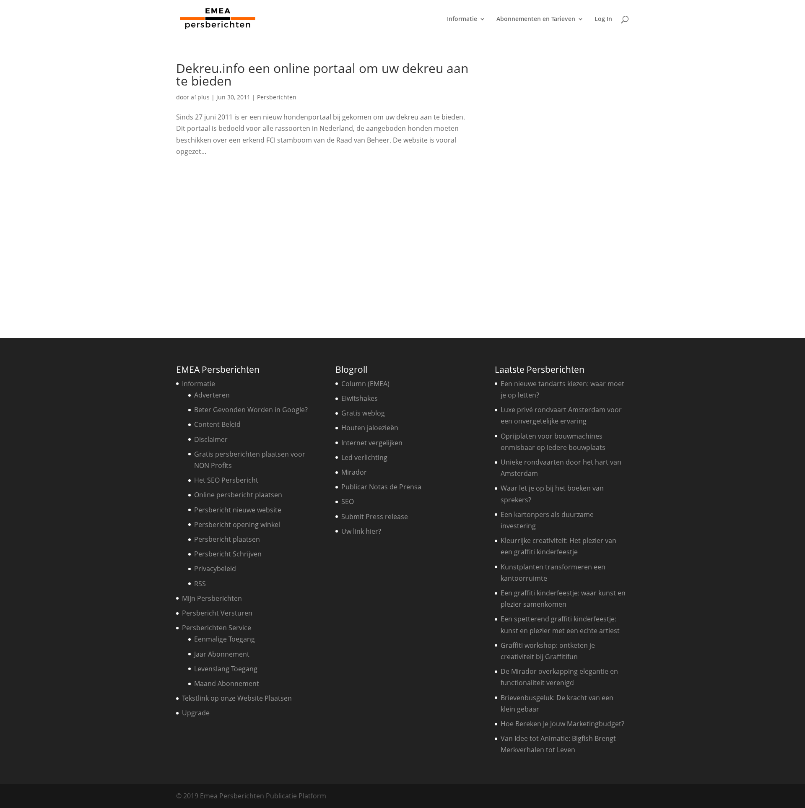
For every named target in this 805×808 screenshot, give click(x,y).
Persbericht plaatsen (227, 539)
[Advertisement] (564, 188)
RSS (200, 583)
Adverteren (212, 395)
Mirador (354, 472)
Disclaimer (211, 439)
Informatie (462, 19)
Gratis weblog (363, 413)
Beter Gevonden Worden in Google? (251, 409)
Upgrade (196, 712)
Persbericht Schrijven (228, 554)
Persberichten (276, 97)
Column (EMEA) (365, 383)
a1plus (200, 97)
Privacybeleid (215, 568)
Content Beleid (217, 424)
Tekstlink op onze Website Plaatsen (237, 698)
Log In (603, 19)
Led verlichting (364, 457)
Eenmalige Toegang (224, 639)
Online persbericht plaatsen (238, 494)
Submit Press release (374, 516)
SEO (347, 501)
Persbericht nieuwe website (237, 509)
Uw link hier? (361, 531)
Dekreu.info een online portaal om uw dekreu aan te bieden (322, 74)
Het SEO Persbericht (226, 480)
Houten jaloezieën (369, 427)
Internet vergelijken (371, 442)
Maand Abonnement (226, 683)
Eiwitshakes (359, 398)
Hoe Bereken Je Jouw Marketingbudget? (562, 723)
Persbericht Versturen (217, 613)
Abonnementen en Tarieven (535, 19)
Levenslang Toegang (225, 668)
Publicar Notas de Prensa (381, 486)
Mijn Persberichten (212, 598)
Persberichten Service (216, 627)
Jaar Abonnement (221, 654)
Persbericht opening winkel (237, 524)
